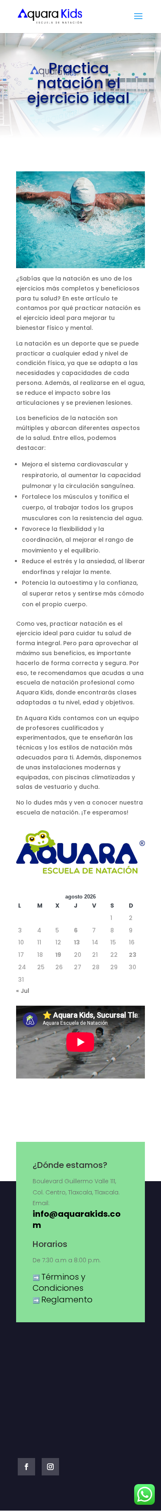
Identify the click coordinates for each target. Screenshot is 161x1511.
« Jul (22, 991)
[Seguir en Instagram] (50, 1466)
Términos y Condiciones (59, 1282)
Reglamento (66, 1299)
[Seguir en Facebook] (26, 1466)
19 (58, 955)
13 (77, 942)
